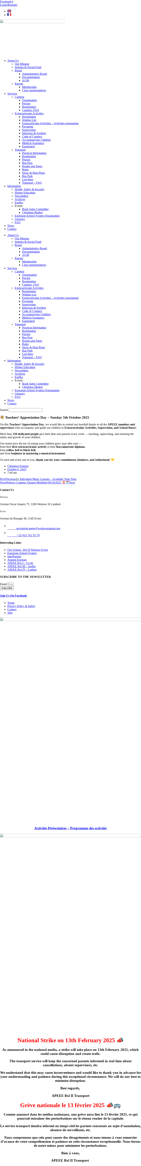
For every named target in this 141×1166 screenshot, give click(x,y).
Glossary (20, 219)
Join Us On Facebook (13, 595)
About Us (13, 60)
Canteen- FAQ (30, 110)
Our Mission (22, 63)
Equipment (28, 146)
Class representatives (34, 90)
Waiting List (29, 120)
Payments (27, 126)
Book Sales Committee (35, 209)
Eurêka (19, 202)
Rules (25, 169)
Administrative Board (34, 73)
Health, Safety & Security (29, 189)
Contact (11, 228)
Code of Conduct (32, 136)
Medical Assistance (33, 143)
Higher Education (25, 192)
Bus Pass (27, 162)
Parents (19, 83)
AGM (25, 80)
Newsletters (21, 195)
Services (12, 93)
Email (4, 584)
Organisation (29, 100)
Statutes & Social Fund (28, 67)
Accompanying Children (36, 139)
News (10, 225)
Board (18, 70)
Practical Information (34, 153)
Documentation (31, 77)
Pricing (26, 103)
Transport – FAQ (32, 182)
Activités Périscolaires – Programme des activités (70, 828)
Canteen (19, 96)
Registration (29, 106)
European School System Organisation (37, 215)
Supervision (29, 129)
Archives (20, 199)
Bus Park (27, 176)
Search (4, 409)
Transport (20, 149)
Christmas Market (32, 212)
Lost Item (27, 179)
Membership (29, 87)
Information (14, 186)
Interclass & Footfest (34, 133)
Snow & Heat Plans (33, 172)
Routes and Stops (32, 166)
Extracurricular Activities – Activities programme (50, 123)
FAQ (18, 222)
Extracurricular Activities (29, 113)
